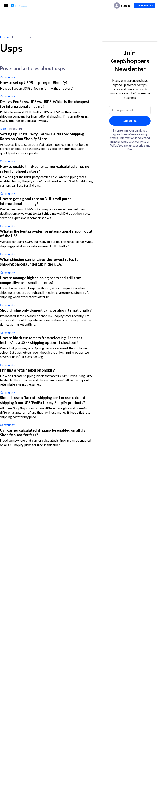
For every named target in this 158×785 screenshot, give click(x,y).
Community (7, 77)
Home (4, 37)
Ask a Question (144, 5)
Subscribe (130, 120)
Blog (3, 128)
